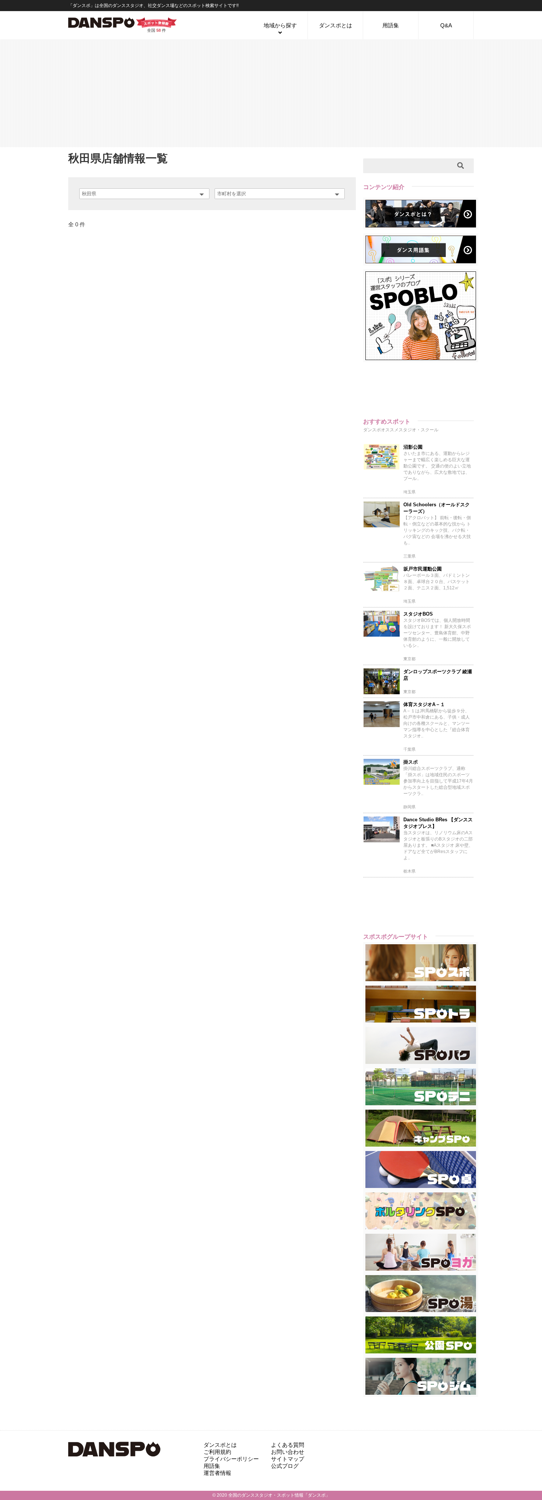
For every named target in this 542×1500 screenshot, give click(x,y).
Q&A (446, 25)
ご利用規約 (217, 1452)
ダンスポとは (335, 25)
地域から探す (280, 25)
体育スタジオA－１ (424, 704)
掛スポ (410, 762)
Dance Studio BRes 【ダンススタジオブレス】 (438, 823)
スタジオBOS (418, 614)
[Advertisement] (271, 93)
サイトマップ (287, 1459)
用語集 (390, 25)
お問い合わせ (287, 1452)
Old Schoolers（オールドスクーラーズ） (436, 508)
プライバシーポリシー (231, 1459)
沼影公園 (413, 447)
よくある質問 (287, 1445)
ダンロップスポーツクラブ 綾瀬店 (437, 675)
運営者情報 (217, 1473)
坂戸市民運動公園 (422, 569)
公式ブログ (285, 1466)
